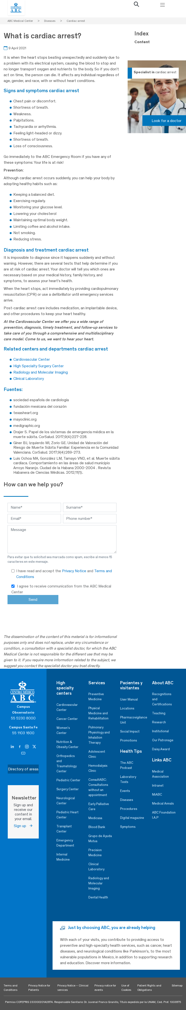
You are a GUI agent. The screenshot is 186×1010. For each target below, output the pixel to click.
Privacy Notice (74, 571)
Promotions (128, 740)
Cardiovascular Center (67, 707)
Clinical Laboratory (96, 866)
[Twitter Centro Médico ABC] (34, 746)
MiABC (157, 794)
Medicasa (95, 818)
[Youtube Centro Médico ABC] (23, 753)
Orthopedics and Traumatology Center (66, 763)
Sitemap (177, 985)
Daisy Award (161, 749)
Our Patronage (162, 740)
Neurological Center (65, 800)
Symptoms (127, 827)
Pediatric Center (68, 780)
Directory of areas (23, 769)
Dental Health (98, 897)
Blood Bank (96, 827)
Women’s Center (63, 730)
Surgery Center (67, 789)
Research (159, 722)
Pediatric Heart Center (67, 814)
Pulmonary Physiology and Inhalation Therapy (99, 735)
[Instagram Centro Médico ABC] (27, 746)
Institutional (160, 731)
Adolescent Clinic (96, 754)
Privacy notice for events (105, 988)
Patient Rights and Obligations (149, 988)
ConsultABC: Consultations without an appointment (98, 787)
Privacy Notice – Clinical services (72, 988)
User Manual (129, 699)
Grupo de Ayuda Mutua (100, 838)
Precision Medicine (95, 852)
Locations (127, 708)
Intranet (157, 785)
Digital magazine (132, 818)
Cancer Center (67, 719)
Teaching (158, 713)
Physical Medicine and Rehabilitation (98, 713)
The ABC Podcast (126, 765)
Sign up (21, 825)
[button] (136, 5)
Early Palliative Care (98, 806)
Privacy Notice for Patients (39, 988)
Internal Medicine (63, 857)
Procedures (128, 809)
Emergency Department (65, 842)
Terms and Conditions (10, 988)
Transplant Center (64, 828)
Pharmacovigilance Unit (132, 720)
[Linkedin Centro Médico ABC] (13, 746)
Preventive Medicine (96, 696)
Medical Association (160, 774)
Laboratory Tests (128, 779)
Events (125, 791)
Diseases (126, 800)
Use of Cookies (126, 988)
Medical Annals (163, 803)
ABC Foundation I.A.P (164, 815)
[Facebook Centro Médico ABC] (20, 746)
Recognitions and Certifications (162, 699)
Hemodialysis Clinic (97, 768)
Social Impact (130, 731)
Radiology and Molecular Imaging (98, 883)
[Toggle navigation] (162, 5)
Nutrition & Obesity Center (67, 744)
